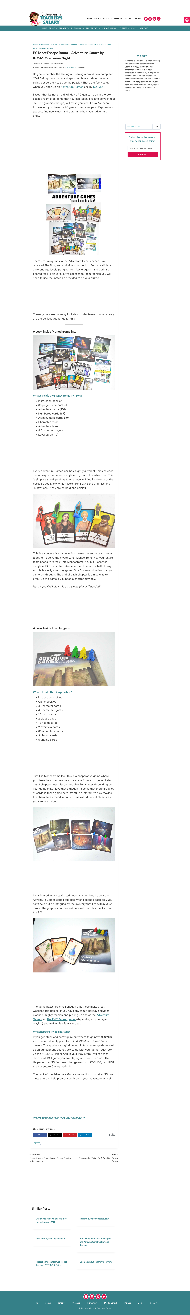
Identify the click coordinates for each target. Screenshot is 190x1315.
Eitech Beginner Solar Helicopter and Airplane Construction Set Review (95, 1241)
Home (44, 28)
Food (128, 19)
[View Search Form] (188, 28)
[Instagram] (150, 19)
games (37, 1143)
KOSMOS (98, 86)
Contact (144, 28)
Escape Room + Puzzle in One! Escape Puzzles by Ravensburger (50, 1157)
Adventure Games (72, 86)
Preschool (76, 1303)
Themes (127, 1303)
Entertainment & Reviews (43, 48)
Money (118, 19)
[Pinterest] (154, 19)
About (48, 1303)
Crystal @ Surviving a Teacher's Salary (49, 63)
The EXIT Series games (61, 1019)
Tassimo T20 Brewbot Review (94, 1218)
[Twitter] (159, 19)
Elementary (92, 1303)
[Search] (157, 126)
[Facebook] (146, 19)
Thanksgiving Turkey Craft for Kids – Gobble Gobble (98, 1157)
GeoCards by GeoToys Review (50, 1238)
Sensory (61, 1303)
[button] (187, 20)
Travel (137, 19)
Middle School (110, 28)
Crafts (107, 19)
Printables (94, 19)
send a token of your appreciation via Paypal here (142, 82)
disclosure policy (72, 67)
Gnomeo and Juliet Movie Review (96, 1261)
